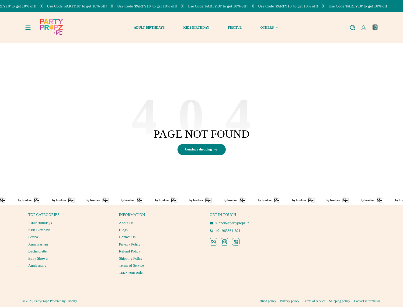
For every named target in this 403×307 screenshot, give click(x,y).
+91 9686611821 (227, 231)
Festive (33, 237)
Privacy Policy (129, 244)
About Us (126, 223)
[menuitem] (65, 223)
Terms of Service (131, 265)
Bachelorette (37, 251)
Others (267, 27)
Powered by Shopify (63, 301)
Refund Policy (129, 251)
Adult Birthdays (40, 223)
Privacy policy (289, 301)
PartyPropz (41, 301)
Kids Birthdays (39, 230)
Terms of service (314, 301)
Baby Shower (38, 258)
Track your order (131, 272)
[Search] (352, 28)
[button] (352, 27)
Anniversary (37, 265)
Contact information (367, 301)
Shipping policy (339, 301)
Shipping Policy (130, 258)
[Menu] (28, 27)
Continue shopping (198, 149)
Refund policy (266, 301)
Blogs (123, 230)
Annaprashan (38, 244)
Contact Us (127, 237)
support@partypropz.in (232, 223)
